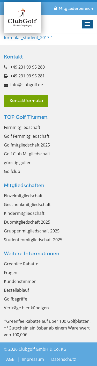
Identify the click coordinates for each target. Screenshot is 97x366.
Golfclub (12, 171)
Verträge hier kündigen (26, 308)
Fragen (10, 272)
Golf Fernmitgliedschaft (26, 136)
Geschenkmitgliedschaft (27, 204)
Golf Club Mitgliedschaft (27, 154)
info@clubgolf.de (26, 84)
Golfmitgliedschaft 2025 (27, 145)
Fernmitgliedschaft (22, 127)
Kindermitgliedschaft (24, 213)
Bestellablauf (16, 290)
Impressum (33, 359)
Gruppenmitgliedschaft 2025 (31, 231)
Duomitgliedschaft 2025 (27, 222)
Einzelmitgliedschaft (23, 196)
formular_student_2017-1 (28, 37)
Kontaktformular (25, 100)
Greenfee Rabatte (21, 264)
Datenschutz (63, 359)
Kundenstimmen (20, 281)
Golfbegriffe (15, 299)
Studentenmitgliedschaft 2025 (33, 240)
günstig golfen (18, 162)
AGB (10, 359)
